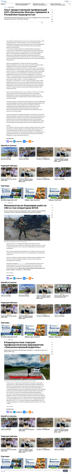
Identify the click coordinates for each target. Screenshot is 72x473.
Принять (65, 470)
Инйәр (3, 1)
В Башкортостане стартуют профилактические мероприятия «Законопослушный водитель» (40, 4)
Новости (3, 4)
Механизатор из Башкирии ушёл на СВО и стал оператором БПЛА (23, 4)
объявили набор (21, 263)
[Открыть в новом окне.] (9, 141)
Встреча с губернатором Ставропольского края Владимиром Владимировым (57, 4)
